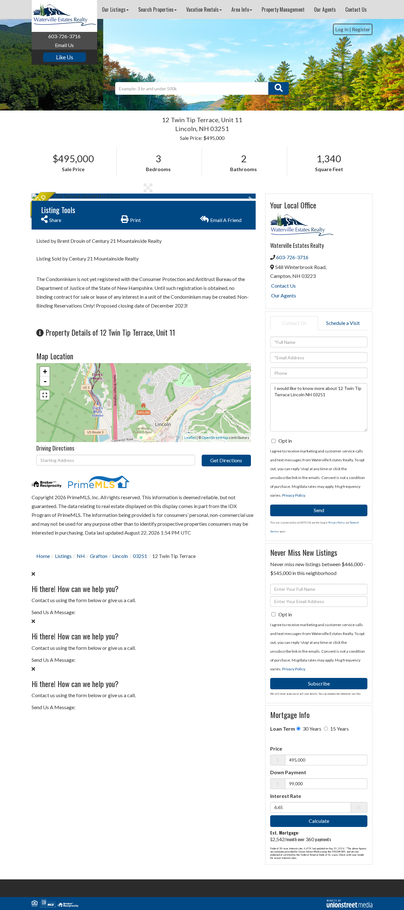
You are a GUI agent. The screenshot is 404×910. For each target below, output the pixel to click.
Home (43, 556)
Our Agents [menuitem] (325, 9)
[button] (278, 88)
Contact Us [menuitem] (356, 9)
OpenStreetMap (215, 437)
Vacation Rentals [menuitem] (202, 9)
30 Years (311, 729)
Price (276, 748)
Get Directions (226, 460)
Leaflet (190, 437)
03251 (140, 556)
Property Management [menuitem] (283, 9)
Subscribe (319, 683)
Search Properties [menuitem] (156, 9)
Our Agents (283, 295)
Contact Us (283, 286)
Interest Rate (285, 796)
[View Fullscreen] (45, 395)
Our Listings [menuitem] (114, 9)
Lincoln (120, 556)
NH (81, 556)
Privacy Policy (293, 495)
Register (361, 29)
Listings (63, 556)
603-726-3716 (64, 36)
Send (319, 510)
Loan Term (282, 729)
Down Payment (288, 772)
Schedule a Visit (343, 323)
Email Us (64, 45)
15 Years (339, 729)
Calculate (319, 821)
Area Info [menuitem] (240, 9)
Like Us (64, 57)
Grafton (98, 556)
